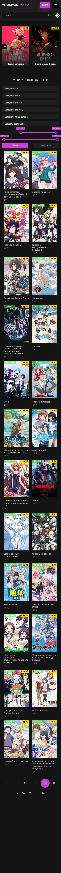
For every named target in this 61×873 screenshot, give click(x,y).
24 (43, 793)
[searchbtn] (48, 15)
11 (30, 793)
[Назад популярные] (4, 46)
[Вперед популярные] (56, 46)
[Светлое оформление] (57, 15)
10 (23, 793)
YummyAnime (15, 5)
